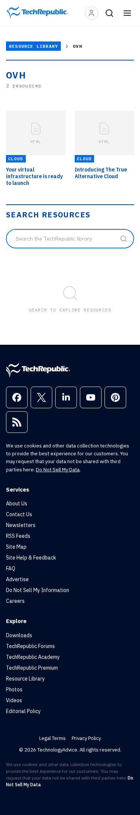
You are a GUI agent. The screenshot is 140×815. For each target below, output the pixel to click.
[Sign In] (91, 13)
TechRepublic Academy (33, 657)
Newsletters (20, 525)
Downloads (19, 635)
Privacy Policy (86, 738)
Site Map (16, 546)
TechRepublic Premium (32, 667)
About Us (16, 503)
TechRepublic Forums (30, 646)
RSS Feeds (18, 536)
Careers (15, 601)
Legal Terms (52, 738)
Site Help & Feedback (31, 557)
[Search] (109, 13)
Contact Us (19, 514)
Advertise (17, 579)
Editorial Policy (23, 711)
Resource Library (33, 46)
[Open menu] (127, 13)
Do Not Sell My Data (58, 470)
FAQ (10, 568)
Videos (14, 700)
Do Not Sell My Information (37, 590)
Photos (14, 689)
